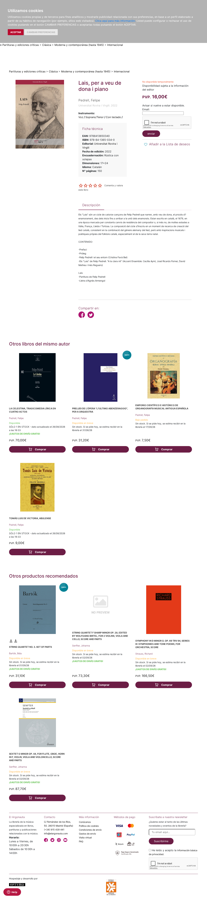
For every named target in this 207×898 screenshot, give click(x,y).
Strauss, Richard (144, 653)
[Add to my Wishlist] (145, 144)
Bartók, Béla (15, 653)
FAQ (81, 841)
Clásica (46, 44)
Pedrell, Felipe (16, 418)
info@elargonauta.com (56, 833)
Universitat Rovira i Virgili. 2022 (97, 105)
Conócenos (85, 822)
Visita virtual (85, 837)
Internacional (115, 44)
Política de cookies (89, 825)
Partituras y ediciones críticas (20, 44)
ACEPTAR (15, 32)
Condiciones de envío (90, 829)
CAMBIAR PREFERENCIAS (41, 32)
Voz (80, 117)
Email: (146, 109)
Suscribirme (161, 841)
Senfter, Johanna (81, 645)
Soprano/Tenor (94, 117)
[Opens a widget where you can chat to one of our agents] (12, 892)
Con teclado (113, 117)
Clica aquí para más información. (115, 20)
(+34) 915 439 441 (54, 829)
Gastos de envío (87, 833)
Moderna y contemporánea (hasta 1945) (79, 44)
